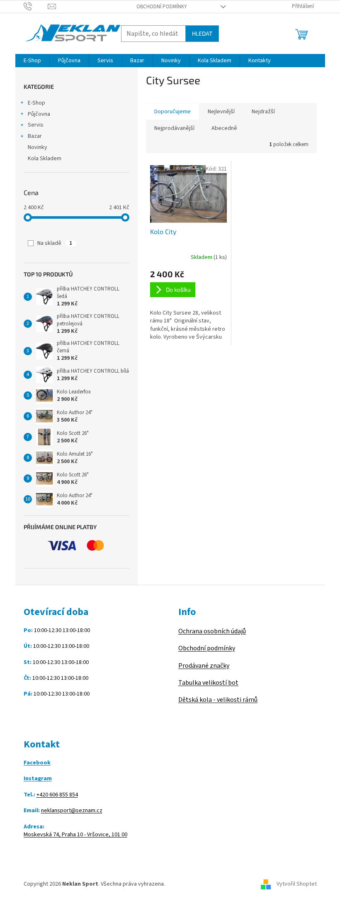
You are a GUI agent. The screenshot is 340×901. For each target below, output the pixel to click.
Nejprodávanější (174, 128)
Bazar (35, 136)
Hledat (202, 33)
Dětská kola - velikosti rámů (217, 699)
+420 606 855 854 (57, 795)
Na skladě (54, 243)
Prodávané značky (203, 665)
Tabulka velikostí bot (208, 682)
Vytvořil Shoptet (297, 884)
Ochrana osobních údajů (212, 631)
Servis (36, 125)
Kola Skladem (44, 158)
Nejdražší (263, 111)
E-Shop (36, 103)
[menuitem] (32, 60)
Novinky (37, 147)
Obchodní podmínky (161, 6)
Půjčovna (39, 114)
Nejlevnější (221, 111)
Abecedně (224, 128)
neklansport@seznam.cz (71, 811)
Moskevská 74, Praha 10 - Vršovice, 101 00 (75, 835)
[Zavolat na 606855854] (36, 6)
